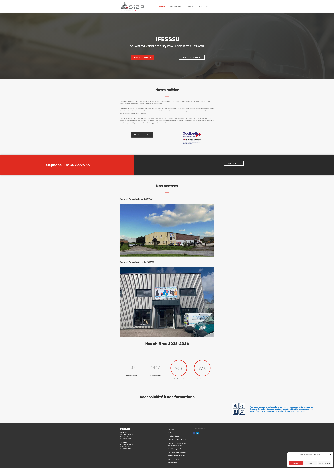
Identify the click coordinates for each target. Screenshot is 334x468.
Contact (189, 6)
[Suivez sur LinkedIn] (197, 433)
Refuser (310, 463)
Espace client (203, 6)
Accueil (162, 6)
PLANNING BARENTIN (142, 57)
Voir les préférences (324, 463)
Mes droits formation (142, 135)
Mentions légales (173, 436)
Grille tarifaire (172, 463)
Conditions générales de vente (178, 449)
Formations (175, 6)
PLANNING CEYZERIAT (192, 57)
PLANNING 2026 (234, 163)
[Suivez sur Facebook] (194, 433)
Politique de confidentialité (177, 439)
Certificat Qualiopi (174, 459)
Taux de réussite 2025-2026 (177, 452)
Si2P (169, 433)
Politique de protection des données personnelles (177, 444)
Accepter (296, 463)
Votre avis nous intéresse (176, 456)
